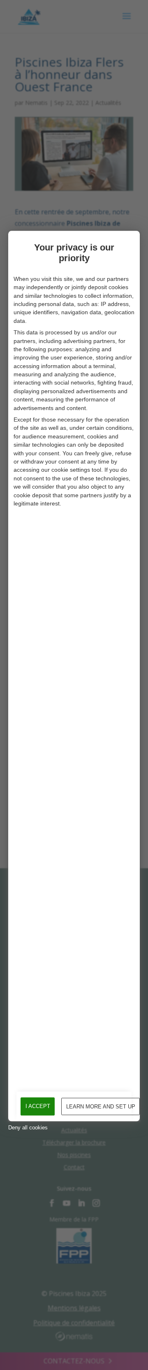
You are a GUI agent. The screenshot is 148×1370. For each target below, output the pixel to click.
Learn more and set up (100, 1106)
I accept (37, 1106)
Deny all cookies (28, 1127)
